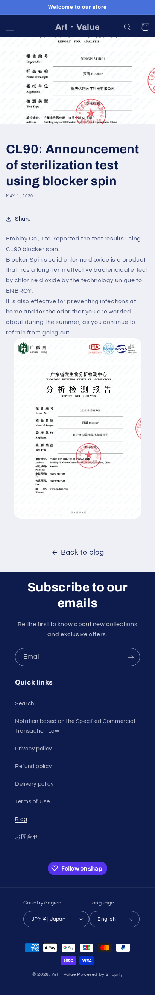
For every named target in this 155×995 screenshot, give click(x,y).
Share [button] (23, 219)
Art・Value (64, 974)
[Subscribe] (131, 657)
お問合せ (27, 837)
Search (24, 703)
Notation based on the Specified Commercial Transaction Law (75, 726)
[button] (9, 27)
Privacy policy (33, 749)
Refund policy (33, 766)
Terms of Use (32, 801)
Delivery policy (34, 784)
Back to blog (82, 552)
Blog (21, 819)
